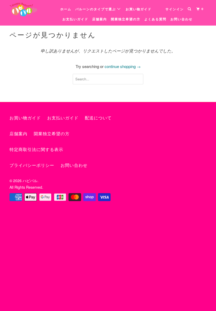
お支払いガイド (75, 19)
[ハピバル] (25, 9)
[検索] (190, 9)
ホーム (65, 9)
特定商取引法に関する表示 (36, 149)
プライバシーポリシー (31, 165)
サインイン (174, 9)
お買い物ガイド (138, 9)
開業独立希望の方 (125, 19)
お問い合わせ (181, 19)
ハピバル (30, 180)
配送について (98, 117)
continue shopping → (123, 66)
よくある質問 (155, 19)
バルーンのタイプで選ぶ (96, 9)
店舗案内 (99, 19)
